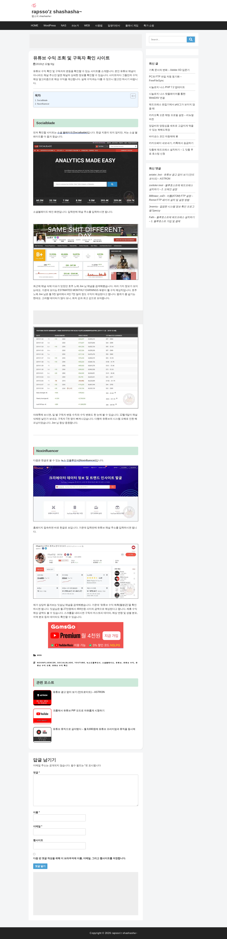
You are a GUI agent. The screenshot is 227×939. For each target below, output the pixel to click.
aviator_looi (155, 174)
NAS (63, 25)
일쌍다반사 (114, 25)
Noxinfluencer (43, 104)
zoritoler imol (156, 185)
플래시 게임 (131, 25)
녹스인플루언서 (94, 663)
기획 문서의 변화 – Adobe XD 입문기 (169, 70)
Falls (151, 217)
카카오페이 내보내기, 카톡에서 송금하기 (171, 143)
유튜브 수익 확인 (60, 665)
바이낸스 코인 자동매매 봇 (163, 136)
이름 (36, 812)
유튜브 (119, 663)
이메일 (37, 826)
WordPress (50, 25)
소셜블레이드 (108, 663)
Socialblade (42, 100)
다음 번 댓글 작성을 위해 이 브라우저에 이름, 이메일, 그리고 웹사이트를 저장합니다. (79, 858)
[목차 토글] (131, 96)
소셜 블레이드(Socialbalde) (72, 132)
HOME (34, 25)
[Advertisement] (85, 41)
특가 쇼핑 (149, 25)
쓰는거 (75, 25)
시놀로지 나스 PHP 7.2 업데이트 (167, 87)
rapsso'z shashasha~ (57, 11)
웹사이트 (38, 840)
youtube (80, 663)
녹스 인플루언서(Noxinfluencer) (78, 460)
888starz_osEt (157, 196)
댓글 (36, 772)
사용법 (99, 25)
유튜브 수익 (128, 663)
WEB (87, 25)
